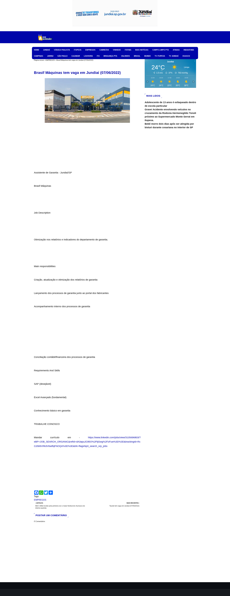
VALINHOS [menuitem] (125, 56)
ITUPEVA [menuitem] (77, 50)
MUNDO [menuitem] (147, 56)
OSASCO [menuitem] (186, 56)
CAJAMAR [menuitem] (75, 56)
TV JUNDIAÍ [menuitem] (173, 56)
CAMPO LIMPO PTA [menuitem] (160, 50)
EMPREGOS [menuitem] (90, 50)
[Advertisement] (87, 151)
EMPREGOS (50, 60)
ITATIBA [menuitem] (128, 50)
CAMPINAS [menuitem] (38, 56)
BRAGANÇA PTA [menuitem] (110, 56)
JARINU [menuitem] (50, 56)
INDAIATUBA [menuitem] (189, 50)
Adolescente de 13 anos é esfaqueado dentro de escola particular (170, 104)
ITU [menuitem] (98, 56)
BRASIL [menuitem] (137, 56)
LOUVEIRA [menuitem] (88, 56)
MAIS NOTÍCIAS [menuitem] (141, 50)
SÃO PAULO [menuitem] (62, 56)
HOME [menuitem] (36, 50)
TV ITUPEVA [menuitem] (160, 56)
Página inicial (39, 60)
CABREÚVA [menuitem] (104, 50)
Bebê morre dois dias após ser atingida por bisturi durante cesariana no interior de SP (169, 126)
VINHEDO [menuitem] (117, 50)
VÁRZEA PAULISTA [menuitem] (62, 50)
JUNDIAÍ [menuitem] (46, 50)
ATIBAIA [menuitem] (176, 50)
